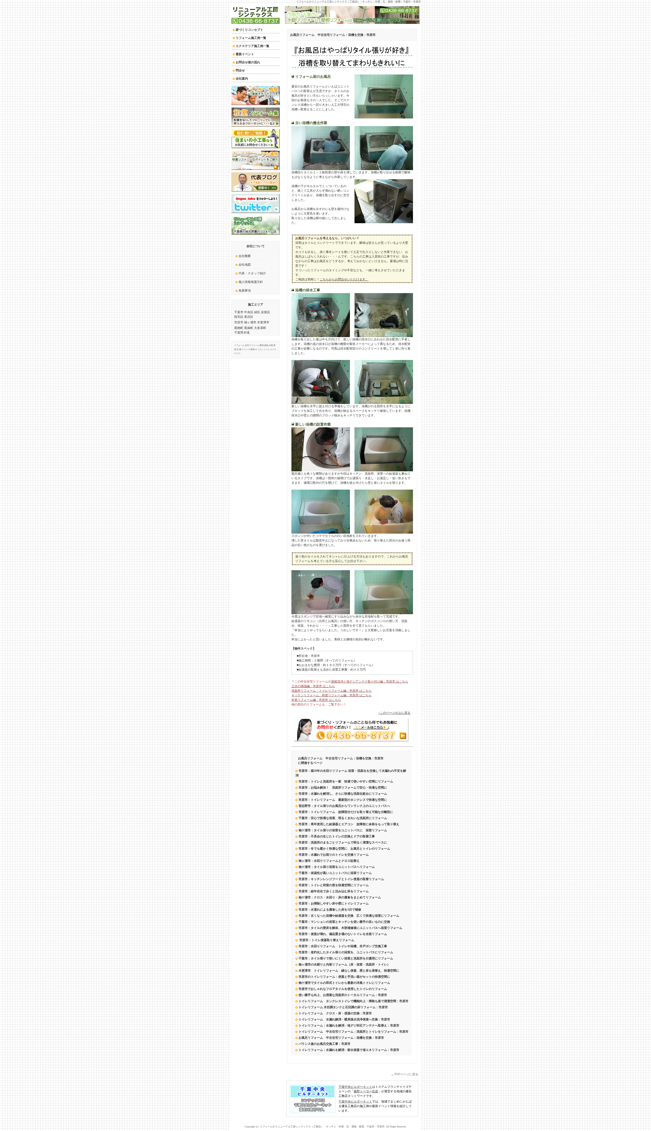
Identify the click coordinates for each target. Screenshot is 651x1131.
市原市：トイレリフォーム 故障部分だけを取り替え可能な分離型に (346, 812)
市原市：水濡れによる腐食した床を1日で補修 (330, 909)
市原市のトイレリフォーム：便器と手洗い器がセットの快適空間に (344, 976)
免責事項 (245, 290)
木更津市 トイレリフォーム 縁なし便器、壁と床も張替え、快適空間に (349, 970)
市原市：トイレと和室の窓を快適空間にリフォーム (334, 885)
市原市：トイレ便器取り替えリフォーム (326, 940)
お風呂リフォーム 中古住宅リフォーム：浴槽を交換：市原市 (333, 35)
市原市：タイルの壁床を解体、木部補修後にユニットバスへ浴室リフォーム (350, 928)
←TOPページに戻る (404, 1074)
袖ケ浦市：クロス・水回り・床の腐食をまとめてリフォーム (341, 897)
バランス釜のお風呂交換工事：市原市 (324, 1044)
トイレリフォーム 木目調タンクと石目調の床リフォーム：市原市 (343, 1007)
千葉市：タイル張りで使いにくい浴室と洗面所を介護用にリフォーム (346, 958)
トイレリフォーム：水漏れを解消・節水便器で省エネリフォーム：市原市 (349, 1050)
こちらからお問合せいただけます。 (344, 279)
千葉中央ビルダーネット (355, 1087)
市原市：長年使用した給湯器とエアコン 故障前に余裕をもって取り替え (349, 824)
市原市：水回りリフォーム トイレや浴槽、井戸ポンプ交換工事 (343, 946)
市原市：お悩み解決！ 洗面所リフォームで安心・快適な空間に (343, 787)
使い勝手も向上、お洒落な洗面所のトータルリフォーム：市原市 (343, 995)
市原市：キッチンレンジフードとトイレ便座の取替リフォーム (341, 879)
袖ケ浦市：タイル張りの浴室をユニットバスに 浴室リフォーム (343, 830)
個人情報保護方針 (251, 282)
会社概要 (245, 256)
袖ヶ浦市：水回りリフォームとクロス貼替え (329, 861)
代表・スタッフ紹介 (252, 273)
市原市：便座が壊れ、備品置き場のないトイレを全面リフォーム (343, 934)
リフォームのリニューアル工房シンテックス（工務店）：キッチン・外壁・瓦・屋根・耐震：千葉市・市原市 (358, 1)
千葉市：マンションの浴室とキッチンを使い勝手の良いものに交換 (344, 922)
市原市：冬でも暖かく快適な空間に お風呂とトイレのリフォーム (344, 848)
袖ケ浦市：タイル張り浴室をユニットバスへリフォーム (337, 867)
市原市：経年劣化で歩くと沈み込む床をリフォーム (334, 891)
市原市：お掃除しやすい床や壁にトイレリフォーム (334, 903)
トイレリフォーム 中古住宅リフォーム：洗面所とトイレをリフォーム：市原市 (353, 1031)
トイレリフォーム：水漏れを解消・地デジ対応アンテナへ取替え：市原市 (349, 1025)
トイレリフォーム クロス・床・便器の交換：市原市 (335, 1013)
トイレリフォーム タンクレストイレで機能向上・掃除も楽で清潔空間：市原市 (353, 1001)
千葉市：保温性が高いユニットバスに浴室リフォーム (335, 873)
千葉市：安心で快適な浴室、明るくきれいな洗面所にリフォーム (343, 818)
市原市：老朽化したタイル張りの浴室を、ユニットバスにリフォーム (346, 952)
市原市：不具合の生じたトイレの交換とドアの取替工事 (337, 836)
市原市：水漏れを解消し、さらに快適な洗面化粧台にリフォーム (343, 793)
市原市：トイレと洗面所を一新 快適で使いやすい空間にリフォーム (346, 781)
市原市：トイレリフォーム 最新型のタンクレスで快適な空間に (343, 800)
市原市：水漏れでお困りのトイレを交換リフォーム (334, 854)
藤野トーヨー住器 (366, 1091)
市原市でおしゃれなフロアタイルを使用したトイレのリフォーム (343, 989)
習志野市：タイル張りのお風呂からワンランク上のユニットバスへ (344, 806)
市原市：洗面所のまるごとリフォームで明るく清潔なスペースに (343, 842)
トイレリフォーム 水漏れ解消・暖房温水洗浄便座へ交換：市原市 (344, 1019)
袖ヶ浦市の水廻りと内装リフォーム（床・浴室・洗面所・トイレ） (344, 964)
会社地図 (245, 264)
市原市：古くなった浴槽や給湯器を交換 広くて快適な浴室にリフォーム (349, 915)
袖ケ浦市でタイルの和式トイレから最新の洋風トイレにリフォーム (344, 983)
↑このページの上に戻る (394, 713)
